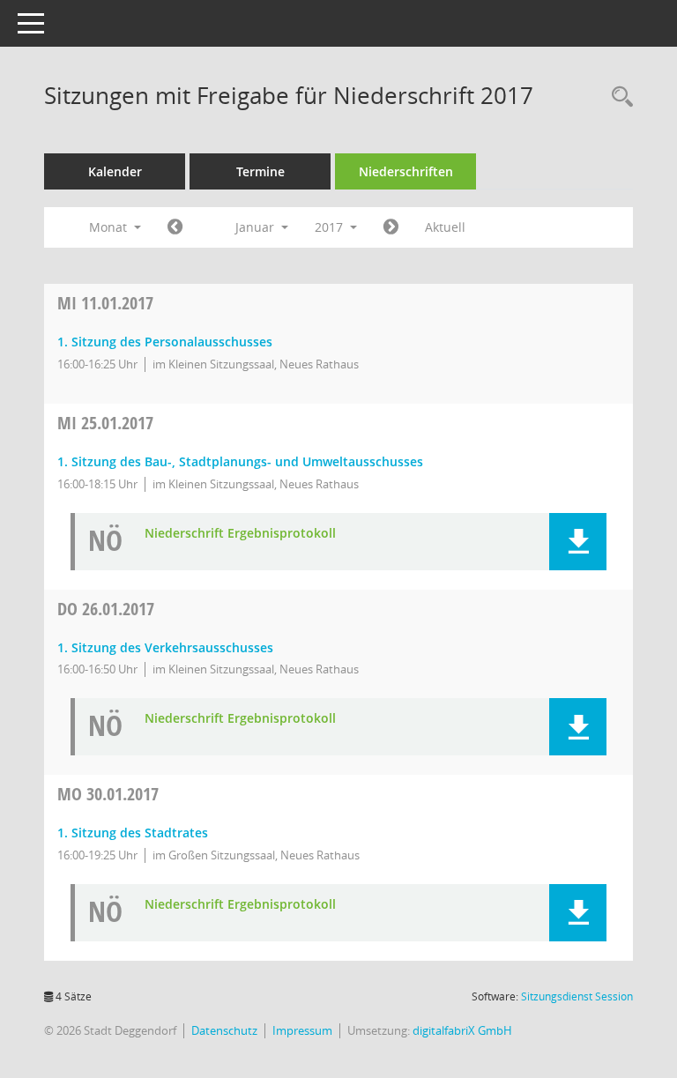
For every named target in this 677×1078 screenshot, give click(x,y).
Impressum (302, 1030)
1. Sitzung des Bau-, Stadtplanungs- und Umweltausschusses (240, 461)
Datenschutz (224, 1030)
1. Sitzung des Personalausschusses (164, 341)
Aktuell (445, 227)
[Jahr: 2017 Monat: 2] (391, 227)
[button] (577, 541)
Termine (260, 171)
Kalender (115, 171)
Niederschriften (406, 171)
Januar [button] (256, 227)
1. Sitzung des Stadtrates (132, 832)
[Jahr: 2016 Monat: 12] (175, 227)
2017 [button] (330, 227)
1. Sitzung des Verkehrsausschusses (165, 647)
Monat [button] (109, 227)
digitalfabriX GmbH (462, 1030)
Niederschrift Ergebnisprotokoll (240, 533)
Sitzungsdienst (577, 996)
